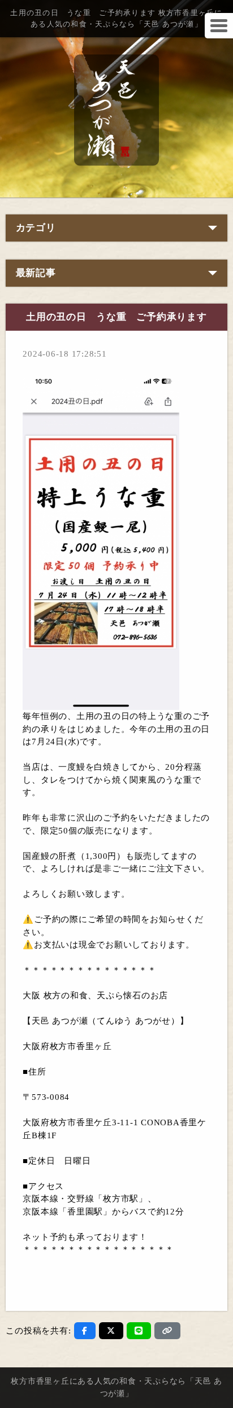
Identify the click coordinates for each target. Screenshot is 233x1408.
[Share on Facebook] (85, 1330)
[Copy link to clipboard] (167, 1330)
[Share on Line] (139, 1330)
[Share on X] (111, 1330)
